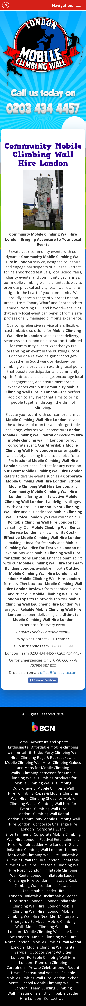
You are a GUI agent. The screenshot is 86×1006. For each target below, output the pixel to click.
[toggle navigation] (78, 5)
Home (23, 742)
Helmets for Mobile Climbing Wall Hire (43, 852)
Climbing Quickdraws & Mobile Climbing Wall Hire (41, 788)
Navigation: (62, 5)
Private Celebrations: (47, 967)
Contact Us (53, 998)
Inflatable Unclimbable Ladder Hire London (40, 890)
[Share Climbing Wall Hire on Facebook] (43, 679)
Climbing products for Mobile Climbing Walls (46, 780)
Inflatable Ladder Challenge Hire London (42, 878)
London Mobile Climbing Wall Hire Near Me (40, 914)
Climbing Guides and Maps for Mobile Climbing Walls (46, 767)
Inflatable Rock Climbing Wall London (45, 883)
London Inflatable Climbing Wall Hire (44, 903)
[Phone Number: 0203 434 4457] (43, 109)
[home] (5, 5)
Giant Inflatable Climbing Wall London (42, 847)
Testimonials (29, 993)
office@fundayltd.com (58, 672)
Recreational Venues (40, 972)
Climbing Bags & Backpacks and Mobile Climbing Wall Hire (40, 760)
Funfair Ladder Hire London (42, 844)
